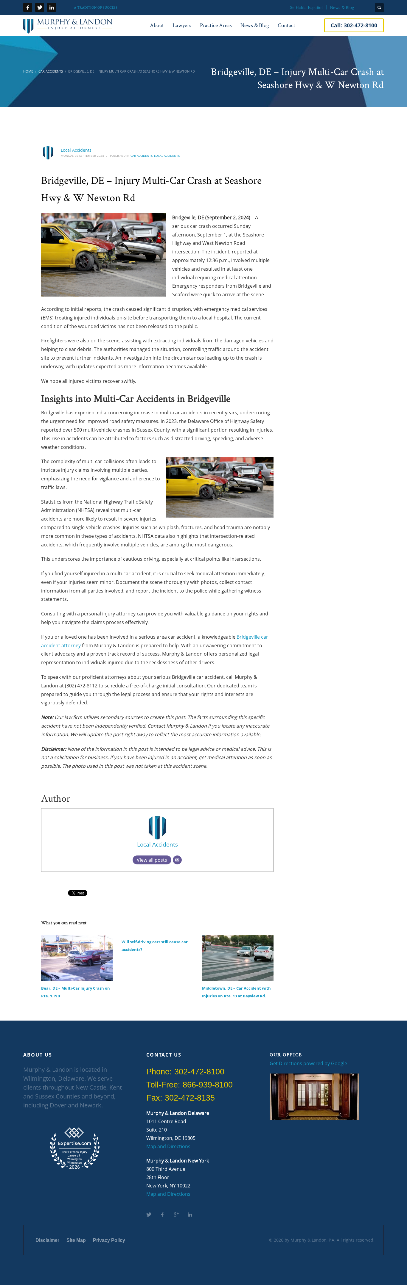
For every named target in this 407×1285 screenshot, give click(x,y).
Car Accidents (142, 155)
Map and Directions (168, 1146)
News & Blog (342, 7)
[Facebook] (27, 7)
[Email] (177, 859)
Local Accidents (76, 150)
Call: (354, 25)
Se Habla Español (306, 7)
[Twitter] (39, 7)
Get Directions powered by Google (308, 1063)
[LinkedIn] (51, 7)
